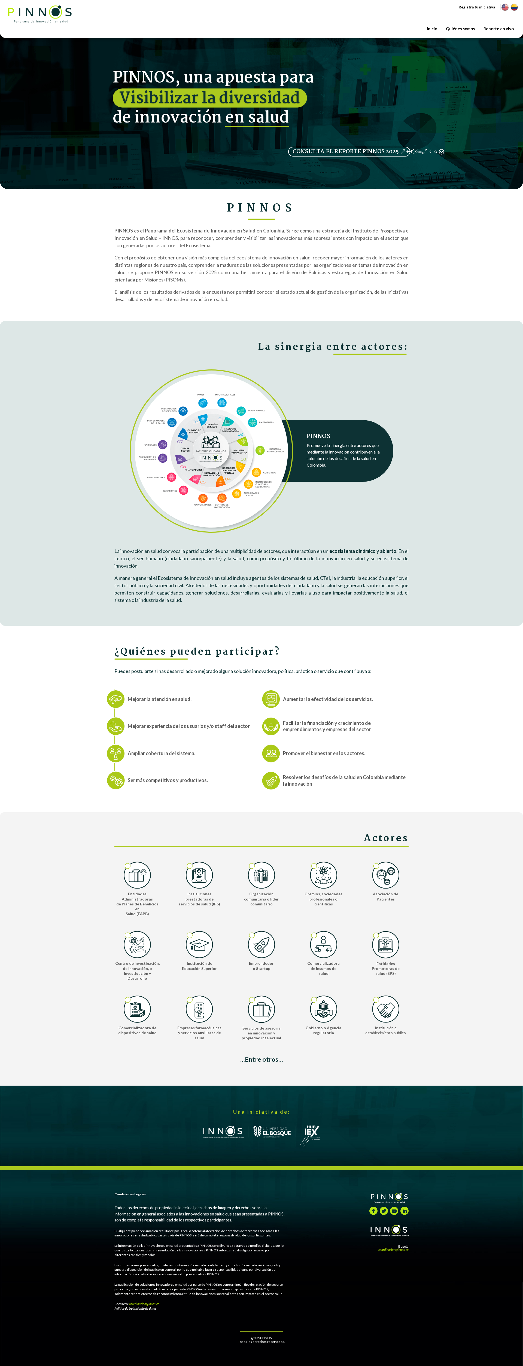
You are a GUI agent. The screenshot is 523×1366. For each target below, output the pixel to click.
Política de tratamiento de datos (135, 1308)
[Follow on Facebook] (373, 1211)
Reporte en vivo (499, 28)
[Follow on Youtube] (394, 1211)
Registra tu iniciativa (477, 7)
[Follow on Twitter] (384, 1211)
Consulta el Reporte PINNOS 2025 (346, 151)
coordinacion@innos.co (144, 1304)
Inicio (432, 28)
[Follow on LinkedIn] (404, 1211)
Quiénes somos (460, 28)
